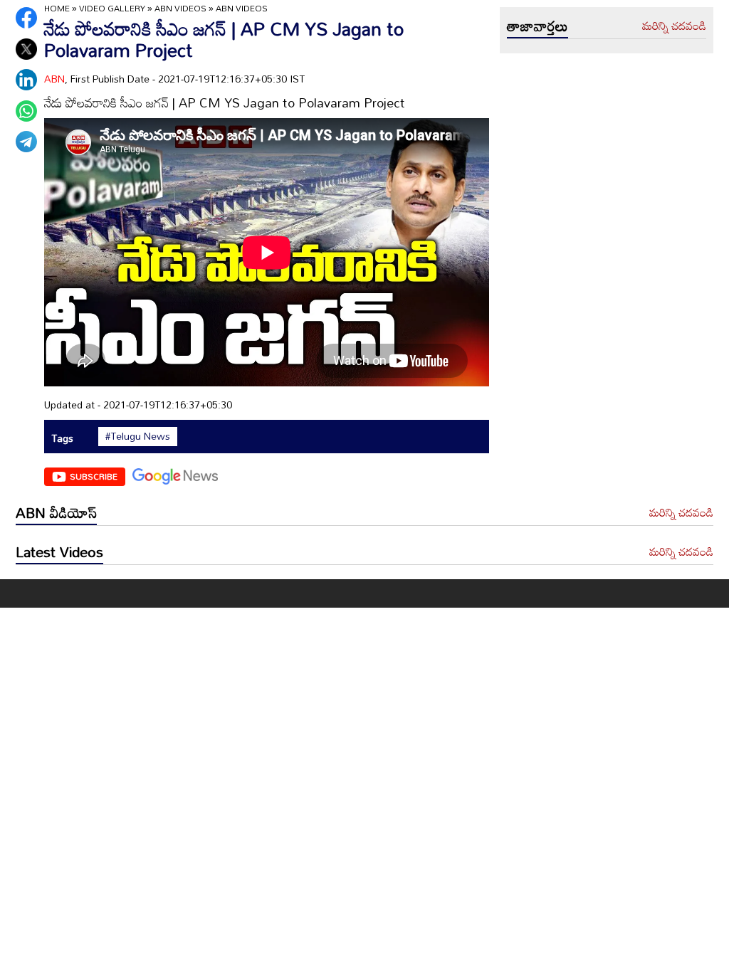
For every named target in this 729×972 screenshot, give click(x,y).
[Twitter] (26, 49)
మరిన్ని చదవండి (674, 26)
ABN (54, 78)
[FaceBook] (26, 17)
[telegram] (26, 141)
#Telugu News (137, 436)
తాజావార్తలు (537, 25)
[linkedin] (26, 79)
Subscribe (93, 476)
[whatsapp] (26, 111)
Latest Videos (59, 551)
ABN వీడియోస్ (56, 512)
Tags (62, 438)
